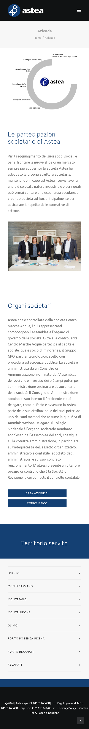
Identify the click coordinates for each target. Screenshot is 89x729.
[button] (79, 10)
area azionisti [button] (37, 493)
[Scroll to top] (80, 720)
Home (37, 37)
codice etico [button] (37, 503)
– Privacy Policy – (67, 708)
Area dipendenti (49, 712)
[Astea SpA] (26, 10)
